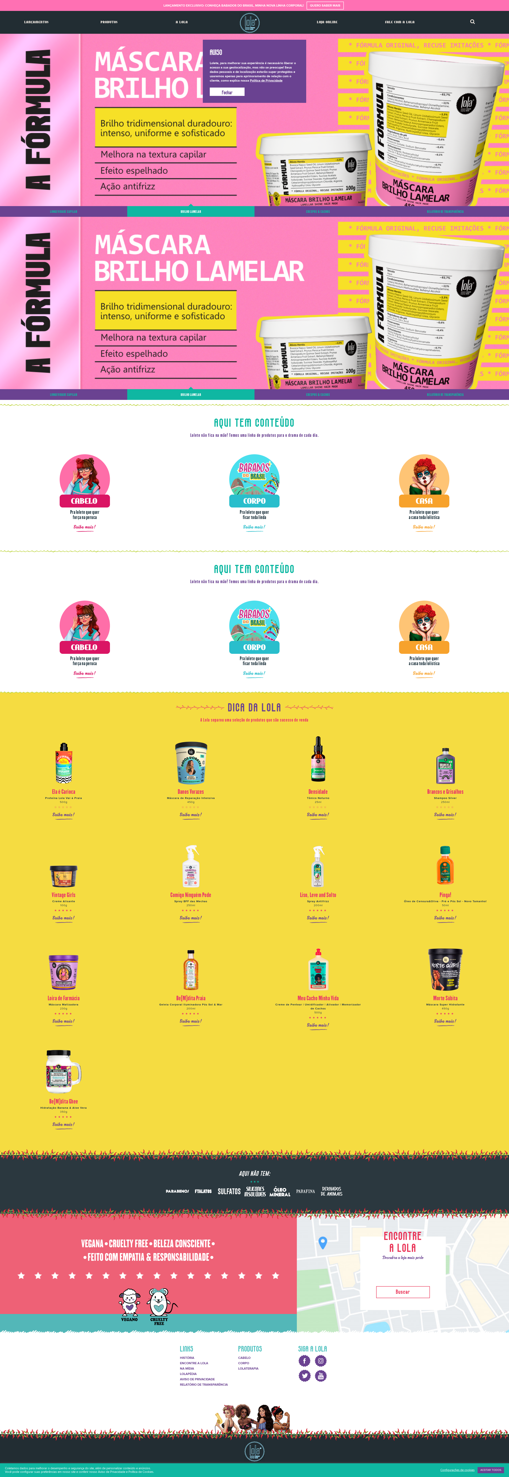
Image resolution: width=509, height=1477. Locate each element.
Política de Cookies (140, 1471)
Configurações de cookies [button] (457, 1470)
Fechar (227, 92)
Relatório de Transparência (204, 1382)
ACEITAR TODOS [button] (490, 1470)
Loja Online (327, 22)
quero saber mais (325, 5)
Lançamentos (36, 22)
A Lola (182, 22)
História (187, 1356)
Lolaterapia (248, 1366)
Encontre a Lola (194, 1361)
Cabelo (244, 1356)
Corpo (243, 1361)
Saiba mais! (85, 525)
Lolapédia (188, 1372)
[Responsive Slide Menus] (249, 23)
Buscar (403, 1289)
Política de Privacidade (266, 80)
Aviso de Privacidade (197, 1377)
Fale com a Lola (400, 22)
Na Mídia (187, 1366)
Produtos (109, 22)
